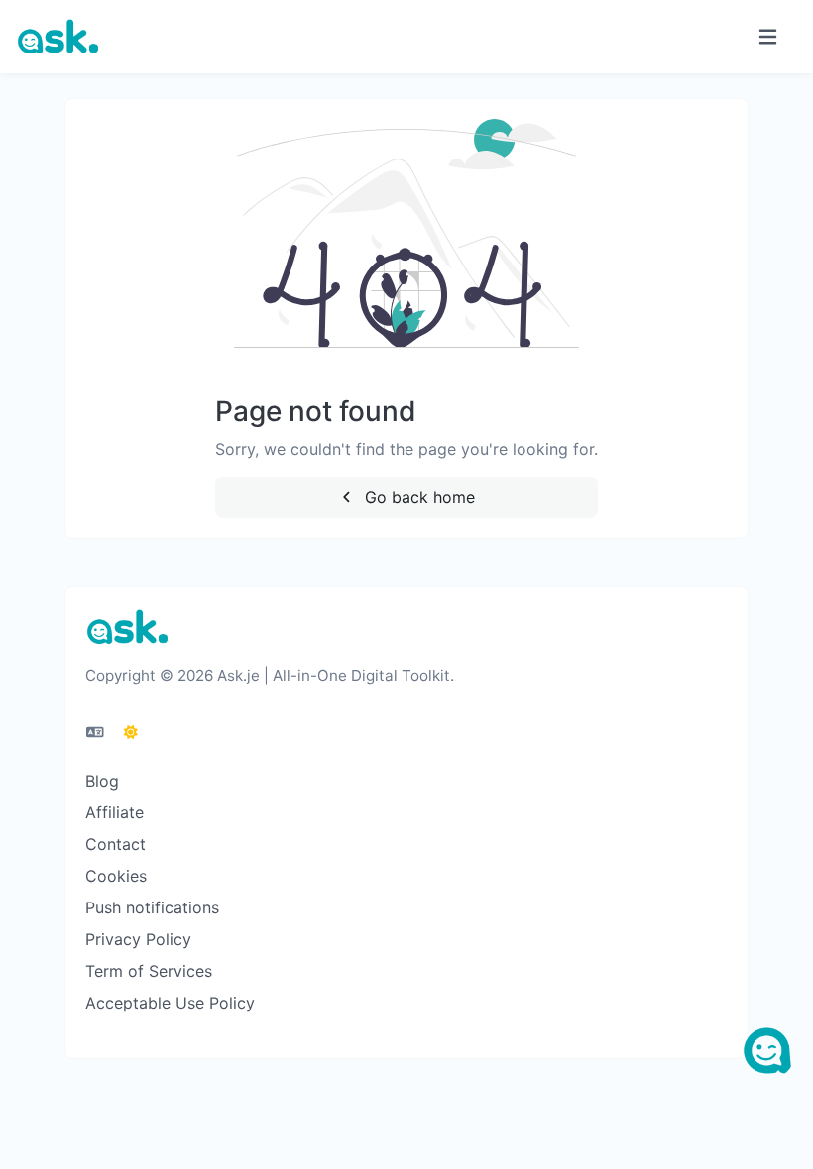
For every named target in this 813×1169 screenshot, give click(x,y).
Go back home (417, 497)
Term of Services (148, 971)
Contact (115, 844)
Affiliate (114, 812)
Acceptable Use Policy (170, 1002)
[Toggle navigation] (768, 37)
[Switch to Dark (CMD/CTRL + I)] (131, 732)
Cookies (116, 876)
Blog (102, 781)
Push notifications (152, 907)
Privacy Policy (138, 939)
